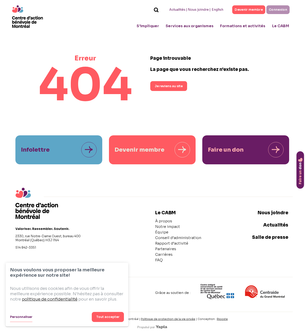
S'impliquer (148, 26)
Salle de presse (270, 237)
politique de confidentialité (49, 299)
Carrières (164, 254)
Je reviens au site (169, 86)
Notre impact (167, 226)
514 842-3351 (25, 247)
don (300, 173)
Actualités (177, 10)
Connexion (278, 10)
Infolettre (35, 149)
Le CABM (280, 26)
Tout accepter (107, 317)
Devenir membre (249, 10)
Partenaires (165, 249)
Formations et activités (242, 26)
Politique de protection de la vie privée (168, 319)
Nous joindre (198, 10)
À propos (163, 221)
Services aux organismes (189, 26)
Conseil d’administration (178, 237)
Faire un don (226, 149)
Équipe (161, 232)
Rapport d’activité (171, 243)
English (217, 10)
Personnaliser (21, 317)
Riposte (222, 319)
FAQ (159, 260)
